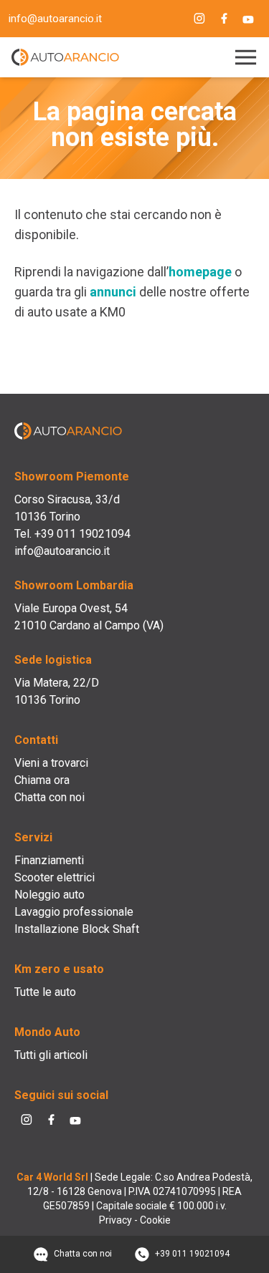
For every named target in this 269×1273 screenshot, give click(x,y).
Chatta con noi (49, 797)
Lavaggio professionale (73, 912)
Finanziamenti (49, 860)
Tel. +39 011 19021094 (72, 534)
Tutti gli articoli (51, 1055)
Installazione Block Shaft (76, 929)
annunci (113, 291)
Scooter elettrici (54, 877)
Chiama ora (42, 780)
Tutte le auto (45, 992)
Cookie (155, 1220)
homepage (200, 271)
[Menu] (242, 57)
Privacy (115, 1220)
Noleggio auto (49, 894)
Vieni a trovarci (51, 763)
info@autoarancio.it (55, 18)
